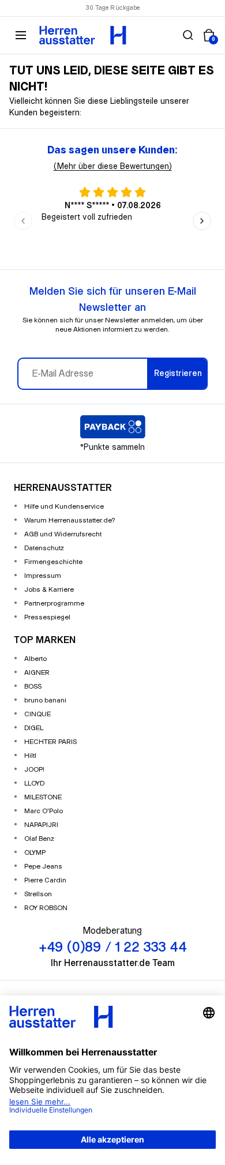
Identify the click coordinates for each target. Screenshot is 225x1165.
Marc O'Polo (43, 811)
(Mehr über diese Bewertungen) (113, 167)
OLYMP (35, 853)
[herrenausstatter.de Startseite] (82, 35)
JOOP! (34, 769)
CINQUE (37, 714)
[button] (188, 35)
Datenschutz (44, 548)
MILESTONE (43, 797)
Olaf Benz (39, 839)
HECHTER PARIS (50, 742)
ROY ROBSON (46, 908)
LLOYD (34, 783)
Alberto (35, 659)
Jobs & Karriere (49, 590)
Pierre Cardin (45, 880)
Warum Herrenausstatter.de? (69, 520)
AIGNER (37, 673)
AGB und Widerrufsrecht (63, 534)
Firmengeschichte (53, 562)
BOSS (33, 686)
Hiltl (30, 756)
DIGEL (33, 728)
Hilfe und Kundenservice (64, 506)
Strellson (38, 894)
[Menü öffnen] (20, 35)
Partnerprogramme (54, 603)
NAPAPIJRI (41, 825)
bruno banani (45, 700)
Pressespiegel (47, 617)
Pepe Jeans (43, 866)
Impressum (42, 576)
